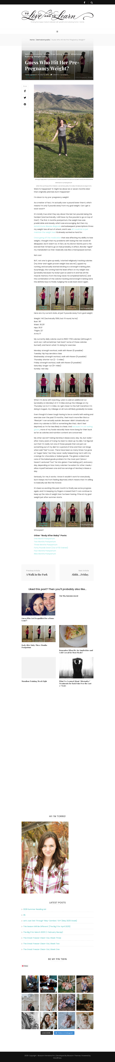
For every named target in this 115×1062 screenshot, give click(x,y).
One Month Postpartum (44, 538)
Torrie (27, 74)
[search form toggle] (92, 2)
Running (29, 56)
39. (24, 915)
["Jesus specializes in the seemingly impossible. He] (66, 984)
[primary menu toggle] (57, 31)
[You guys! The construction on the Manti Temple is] (30, 1002)
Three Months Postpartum (46, 544)
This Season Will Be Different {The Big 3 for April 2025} (46, 926)
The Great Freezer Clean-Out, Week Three (42, 938)
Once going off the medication (47, 237)
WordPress (57, 1058)
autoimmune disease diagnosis (47, 226)
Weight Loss (40, 56)
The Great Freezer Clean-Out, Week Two (41, 943)
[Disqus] (57, 718)
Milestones (76, 54)
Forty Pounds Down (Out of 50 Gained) (51, 547)
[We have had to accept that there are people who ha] (48, 984)
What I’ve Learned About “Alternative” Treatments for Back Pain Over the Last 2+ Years (75, 683)
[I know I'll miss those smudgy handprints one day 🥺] (30, 984)
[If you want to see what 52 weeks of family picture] (66, 1002)
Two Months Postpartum (45, 541)
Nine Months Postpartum (45, 553)
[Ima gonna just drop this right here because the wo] (30, 1020)
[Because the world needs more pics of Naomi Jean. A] (85, 1020)
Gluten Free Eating (53, 54)
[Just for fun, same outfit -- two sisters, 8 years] (85, 984)
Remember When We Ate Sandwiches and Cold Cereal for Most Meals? (76, 651)
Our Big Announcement (68, 596)
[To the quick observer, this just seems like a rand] (85, 1002)
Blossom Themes (74, 1055)
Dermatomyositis (33, 54)
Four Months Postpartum (45, 550)
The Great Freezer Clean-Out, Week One (41, 949)
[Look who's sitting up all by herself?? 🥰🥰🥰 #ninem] (48, 1002)
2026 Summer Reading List (34, 909)
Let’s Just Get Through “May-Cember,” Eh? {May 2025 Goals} (50, 920)
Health (66, 54)
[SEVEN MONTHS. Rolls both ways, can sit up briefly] (66, 1020)
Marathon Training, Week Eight (34, 681)
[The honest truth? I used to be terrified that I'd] (48, 1020)
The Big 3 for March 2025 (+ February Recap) (43, 932)
